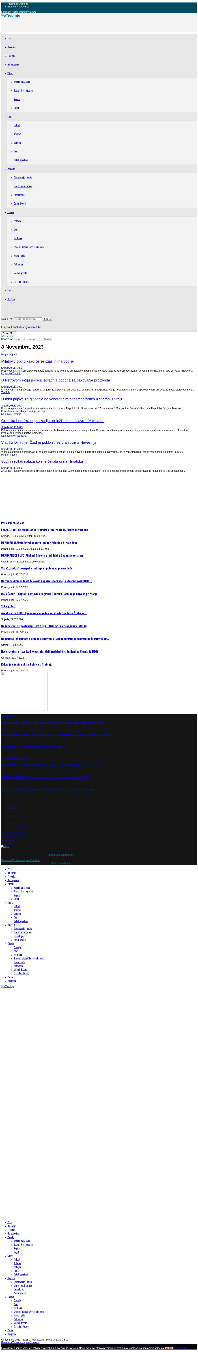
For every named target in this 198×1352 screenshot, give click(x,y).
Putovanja (18, 264)
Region (17, 99)
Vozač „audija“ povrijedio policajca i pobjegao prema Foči (36, 568)
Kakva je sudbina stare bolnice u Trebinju (26, 664)
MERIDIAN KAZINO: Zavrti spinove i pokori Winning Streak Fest (39, 542)
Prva (9, 38)
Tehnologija (19, 195)
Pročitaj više (180, 1348)
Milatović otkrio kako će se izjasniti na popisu (37, 361)
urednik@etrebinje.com (61, 854)
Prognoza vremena (17, 3)
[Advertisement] (57, 25)
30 (13, 840)
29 (10, 840)
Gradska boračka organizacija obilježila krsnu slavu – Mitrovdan (52, 421)
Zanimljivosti (20, 203)
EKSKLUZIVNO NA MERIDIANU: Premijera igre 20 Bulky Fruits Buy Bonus (44, 530)
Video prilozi (8, 606)
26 (23, 837)
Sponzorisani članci (15, 759)
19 (23, 833)
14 (6, 833)
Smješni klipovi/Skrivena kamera (29, 247)
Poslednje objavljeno (12, 523)
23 (13, 837)
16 (13, 833)
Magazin (11, 168)
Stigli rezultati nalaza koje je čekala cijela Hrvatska (42, 461)
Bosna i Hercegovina (23, 90)
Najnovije (11, 47)
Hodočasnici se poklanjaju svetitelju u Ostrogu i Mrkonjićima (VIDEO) (44, 626)
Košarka (17, 134)
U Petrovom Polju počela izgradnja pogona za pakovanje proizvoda (55, 380)
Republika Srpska (22, 82)
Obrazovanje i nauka (23, 177)
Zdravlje (17, 221)
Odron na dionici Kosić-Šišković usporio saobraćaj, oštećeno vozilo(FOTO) (46, 581)
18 (20, 833)
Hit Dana (18, 238)
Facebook (12, 807)
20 (3, 837)
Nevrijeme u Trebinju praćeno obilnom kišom (33, 746)
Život (16, 229)
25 (20, 837)
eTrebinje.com (36, 1339)
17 (16, 833)
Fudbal (17, 125)
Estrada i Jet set (21, 282)
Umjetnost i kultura (23, 186)
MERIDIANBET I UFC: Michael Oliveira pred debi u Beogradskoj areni (42, 555)
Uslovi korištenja (61, 863)
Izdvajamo (8, 716)
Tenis (16, 151)
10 (16, 830)
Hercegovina (13, 64)
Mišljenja (11, 299)
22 (10, 837)
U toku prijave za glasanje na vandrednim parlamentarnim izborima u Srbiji (61, 399)
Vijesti (10, 73)
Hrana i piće (19, 255)
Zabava (10, 212)
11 (20, 830)
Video (10, 290)
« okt (3, 843)
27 (3, 840)
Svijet (16, 108)
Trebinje (11, 55)
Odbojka (17, 142)
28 (6, 840)
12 (23, 830)
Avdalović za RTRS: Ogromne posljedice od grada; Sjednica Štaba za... (44, 613)
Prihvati (169, 1348)
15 (10, 833)
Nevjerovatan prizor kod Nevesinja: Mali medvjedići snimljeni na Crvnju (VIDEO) (49, 651)
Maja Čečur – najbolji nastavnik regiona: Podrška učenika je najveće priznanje (49, 594)
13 (3, 833)
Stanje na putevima (18, 6)
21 (6, 837)
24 (16, 837)
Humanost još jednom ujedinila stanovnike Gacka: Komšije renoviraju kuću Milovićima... (55, 639)
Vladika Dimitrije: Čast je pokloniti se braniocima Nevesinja (48, 442)
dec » (11, 843)
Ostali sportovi (21, 160)
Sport (10, 116)
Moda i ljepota (20, 273)
